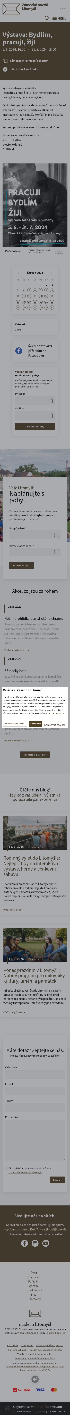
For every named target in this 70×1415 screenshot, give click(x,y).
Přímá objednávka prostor (49, 1345)
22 (46, 301)
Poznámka (11, 1117)
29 (46, 307)
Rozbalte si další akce (15, 650)
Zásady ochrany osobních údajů (46, 1349)
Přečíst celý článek (12, 909)
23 (52, 301)
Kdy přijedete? (17, 528)
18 (23, 301)
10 (18, 295)
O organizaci (27, 1345)
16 (52, 295)
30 (52, 307)
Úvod (33, 1273)
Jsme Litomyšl (34, 1290)
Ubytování (33, 1277)
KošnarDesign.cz (28, 1332)
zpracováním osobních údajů (25, 1172)
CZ (61, 9)
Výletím (34, 1286)
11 (23, 295)
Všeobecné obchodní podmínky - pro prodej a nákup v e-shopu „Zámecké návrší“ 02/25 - (35, 1368)
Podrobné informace (55, 713)
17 (18, 301)
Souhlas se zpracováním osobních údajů (35, 1358)
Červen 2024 (35, 273)
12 (29, 295)
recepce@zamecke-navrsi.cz (52, 1411)
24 (18, 307)
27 (35, 307)
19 (29, 301)
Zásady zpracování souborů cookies (35, 1354)
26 (29, 307)
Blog (34, 1294)
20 (35, 301)
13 (35, 295)
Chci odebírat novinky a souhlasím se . (29, 1170)
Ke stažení (12, 1345)
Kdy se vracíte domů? (21, 546)
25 (23, 307)
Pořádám (33, 1281)
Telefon (9, 1100)
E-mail (10, 1084)
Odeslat (57, 1179)
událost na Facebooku (24, 69)
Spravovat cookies (54, 724)
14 (40, 295)
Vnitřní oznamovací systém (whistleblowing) (35, 1362)
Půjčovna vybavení (17, 1349)
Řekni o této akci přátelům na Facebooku (40, 351)
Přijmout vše (35, 723)
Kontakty (35, 1299)
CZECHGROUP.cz (56, 1332)
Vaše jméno (11, 1067)
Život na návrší (35, 846)
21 (40, 301)
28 (40, 307)
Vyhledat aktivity (35, 426)
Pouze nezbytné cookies (15, 723)
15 (46, 295)
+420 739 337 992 (24, 1411)
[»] (52, 273)
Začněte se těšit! (21, 565)
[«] (18, 273)
